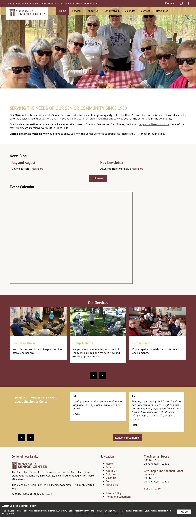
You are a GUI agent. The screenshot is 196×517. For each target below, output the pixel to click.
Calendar (130, 11)
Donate (169, 3)
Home (62, 11)
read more (37, 168)
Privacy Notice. (8, 513)
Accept (184, 512)
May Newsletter (111, 162)
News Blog (162, 11)
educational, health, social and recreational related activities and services (81, 118)
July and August (23, 162)
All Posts (98, 178)
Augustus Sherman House (154, 124)
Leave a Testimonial (127, 437)
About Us (111, 470)
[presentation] (93, 375)
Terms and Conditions (118, 496)
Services (76, 11)
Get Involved (113, 474)
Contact (145, 11)
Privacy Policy (113, 493)
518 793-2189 (152, 488)
